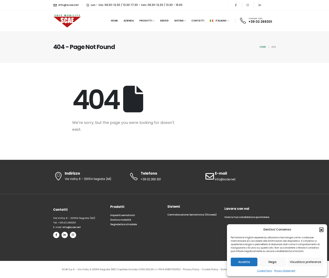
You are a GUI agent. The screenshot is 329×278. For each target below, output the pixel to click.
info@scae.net (71, 227)
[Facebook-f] (56, 235)
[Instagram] (248, 5)
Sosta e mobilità (120, 220)
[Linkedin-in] (64, 235)
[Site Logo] (67, 20)
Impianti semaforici (122, 215)
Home (114, 20)
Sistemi (179, 20)
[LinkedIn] (260, 5)
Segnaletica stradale (123, 224)
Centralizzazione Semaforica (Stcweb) (192, 214)
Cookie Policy (264, 270)
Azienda (129, 20)
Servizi (164, 20)
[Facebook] (236, 5)
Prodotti (145, 20)
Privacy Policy (191, 269)
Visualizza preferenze (305, 262)
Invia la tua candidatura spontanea (246, 217)
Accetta (244, 262)
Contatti (197, 20)
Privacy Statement (284, 270)
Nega (272, 262)
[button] (321, 229)
